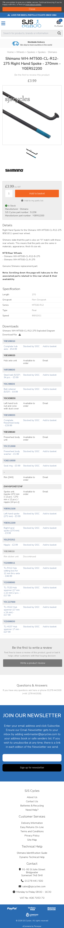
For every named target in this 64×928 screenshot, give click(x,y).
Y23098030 (9, 621)
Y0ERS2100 (9, 508)
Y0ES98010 (9, 341)
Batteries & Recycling (32, 805)
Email (45, 360)
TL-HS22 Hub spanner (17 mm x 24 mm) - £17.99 (12, 611)
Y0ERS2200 (9, 522)
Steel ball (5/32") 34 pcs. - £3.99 (12, 376)
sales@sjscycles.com (34, 886)
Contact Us (32, 801)
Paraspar (37, 926)
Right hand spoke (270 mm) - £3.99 (11, 530)
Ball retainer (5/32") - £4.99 (11, 390)
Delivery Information (32, 823)
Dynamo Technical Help (32, 857)
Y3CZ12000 (9, 446)
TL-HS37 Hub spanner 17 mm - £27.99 (12, 629)
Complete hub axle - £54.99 (11, 347)
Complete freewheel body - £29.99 (11, 423)
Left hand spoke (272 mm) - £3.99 (12, 515)
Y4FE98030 (9, 369)
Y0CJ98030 (9, 383)
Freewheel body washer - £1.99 (12, 452)
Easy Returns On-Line (32, 827)
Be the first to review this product (32, 74)
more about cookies (33, 4)
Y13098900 (9, 582)
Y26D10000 (9, 460)
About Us (32, 797)
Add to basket (49, 346)
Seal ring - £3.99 (12, 465)
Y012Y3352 (9, 539)
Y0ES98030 (9, 415)
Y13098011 (9, 562)
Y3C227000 (9, 601)
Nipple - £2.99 (11, 544)
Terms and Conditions (32, 831)
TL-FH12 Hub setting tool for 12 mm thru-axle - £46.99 (12, 572)
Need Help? (32, 810)
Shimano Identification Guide (32, 853)
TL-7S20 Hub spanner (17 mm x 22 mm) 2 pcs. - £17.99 (12, 591)
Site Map (32, 840)
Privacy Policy (32, 835)
